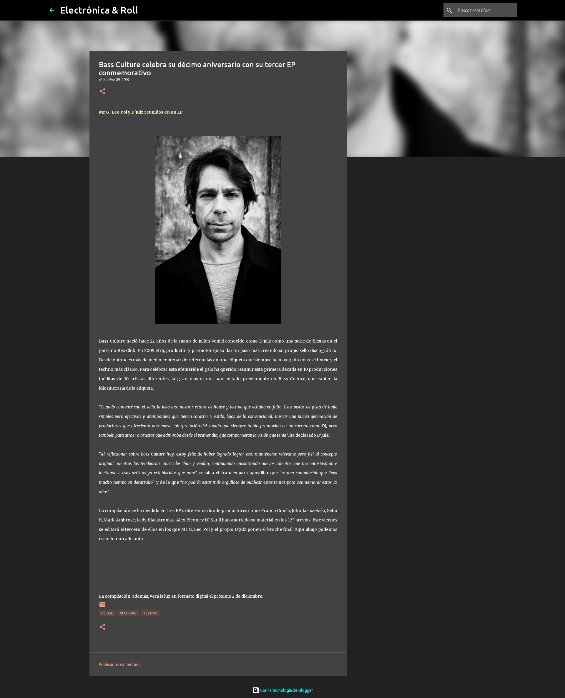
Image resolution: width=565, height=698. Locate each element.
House (107, 613)
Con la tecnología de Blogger (286, 690)
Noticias (128, 613)
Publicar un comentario (120, 664)
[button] (102, 92)
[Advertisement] (377, 254)
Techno (150, 613)
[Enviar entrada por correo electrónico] (102, 607)
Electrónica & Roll (99, 10)
